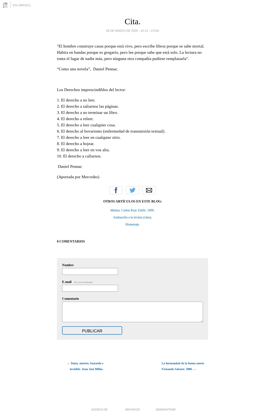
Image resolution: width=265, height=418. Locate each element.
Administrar (166, 409)
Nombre (68, 265)
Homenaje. (132, 224)
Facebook (116, 190)
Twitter (132, 190)
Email (149, 190)
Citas (155, 30)
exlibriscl (22, 5)
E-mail (77, 282)
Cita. (133, 21)
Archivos (132, 409)
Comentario (70, 298)
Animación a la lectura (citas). (132, 217)
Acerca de (99, 409)
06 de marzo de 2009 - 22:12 (127, 30)
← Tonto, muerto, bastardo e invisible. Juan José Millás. (85, 366)
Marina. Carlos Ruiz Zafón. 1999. (132, 210)
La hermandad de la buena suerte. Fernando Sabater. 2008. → (183, 366)
